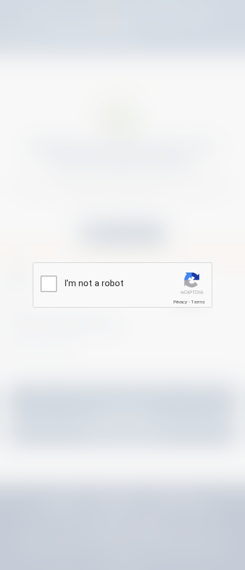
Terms (198, 302)
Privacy (180, 302)
